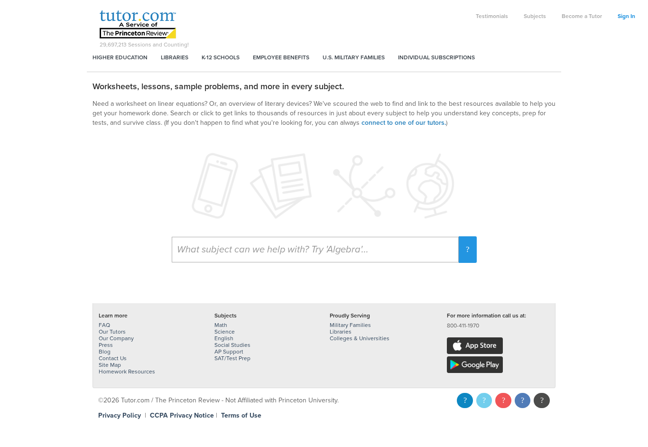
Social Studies (232, 345)
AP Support (228, 351)
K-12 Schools (221, 57)
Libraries (174, 57)
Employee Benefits (281, 57)
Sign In (626, 16)
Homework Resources (127, 371)
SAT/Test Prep (232, 358)
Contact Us (113, 358)
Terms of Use (241, 415)
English (223, 338)
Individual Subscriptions (436, 57)
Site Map (110, 365)
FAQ (104, 325)
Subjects (535, 16)
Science (224, 331)
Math (220, 325)
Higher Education (120, 57)
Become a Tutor (582, 16)
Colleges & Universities (359, 338)
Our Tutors (112, 331)
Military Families (350, 325)
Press (106, 345)
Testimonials (492, 16)
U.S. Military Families (354, 57)
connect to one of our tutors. (403, 123)
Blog (105, 351)
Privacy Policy (119, 415)
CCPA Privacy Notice (182, 415)
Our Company (116, 338)
